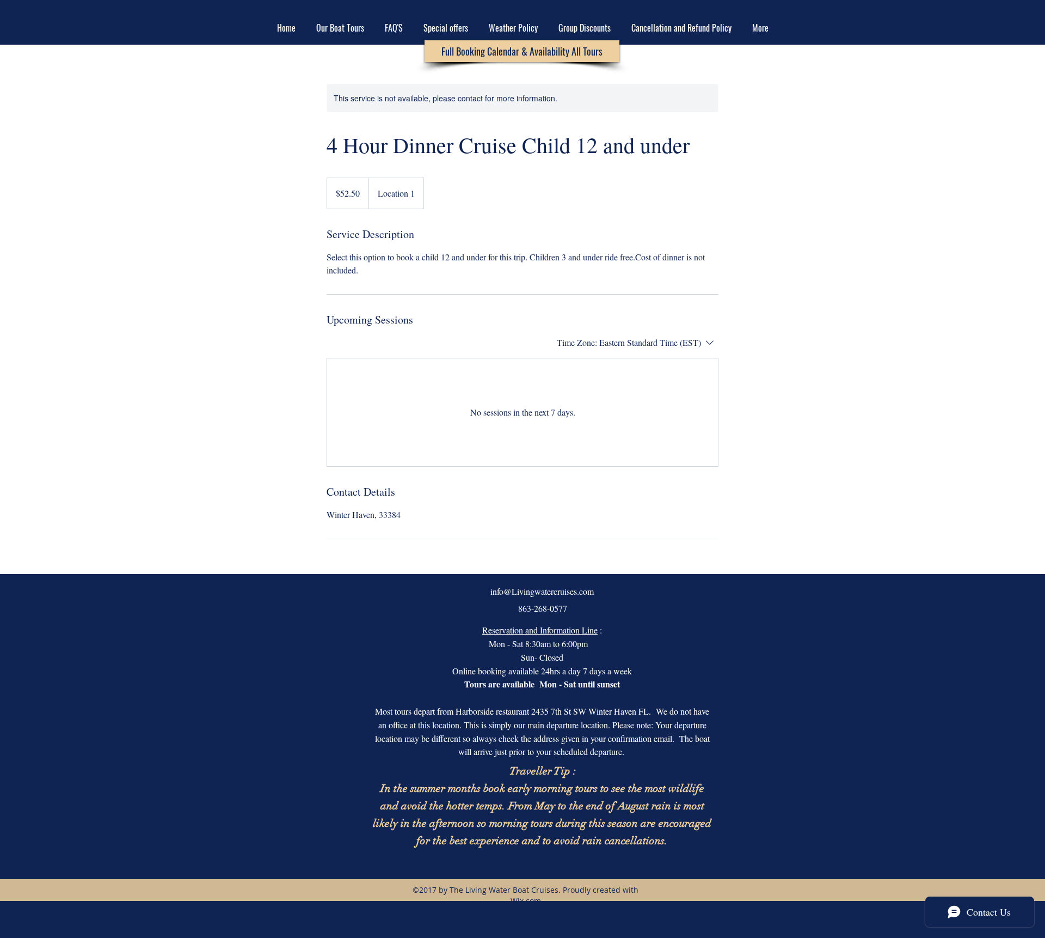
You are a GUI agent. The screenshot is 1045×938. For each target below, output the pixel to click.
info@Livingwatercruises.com (542, 591)
